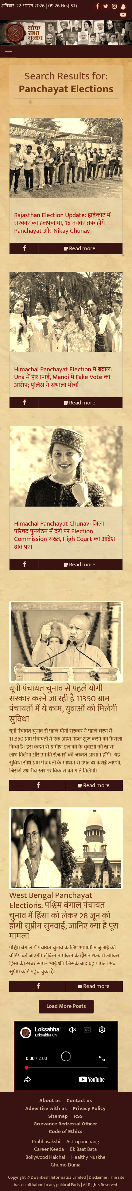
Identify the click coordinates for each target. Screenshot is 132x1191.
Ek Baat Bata (83, 1149)
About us (49, 1100)
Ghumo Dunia (65, 1165)
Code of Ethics (65, 1131)
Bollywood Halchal (45, 1157)
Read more (81, 248)
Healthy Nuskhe (88, 1157)
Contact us (79, 1100)
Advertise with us (46, 1108)
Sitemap (58, 1116)
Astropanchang (82, 1141)
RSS (78, 1116)
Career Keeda (49, 1149)
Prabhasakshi (46, 1141)
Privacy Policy (89, 1108)
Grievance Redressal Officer (65, 1124)
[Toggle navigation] (8, 51)
